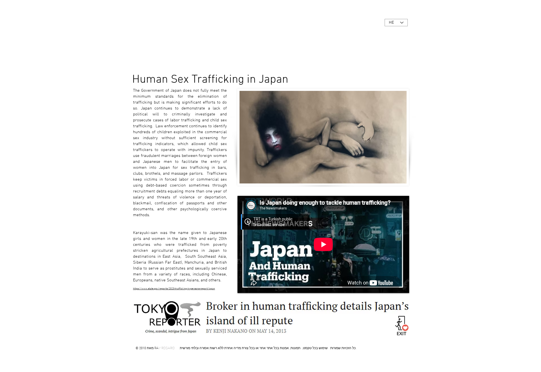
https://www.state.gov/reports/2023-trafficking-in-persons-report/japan (174, 288)
